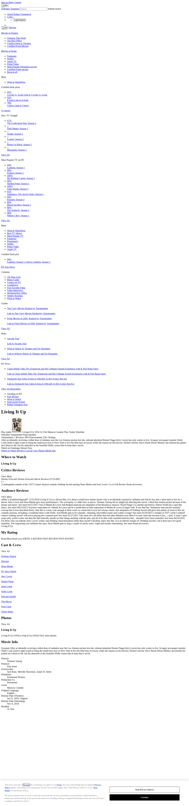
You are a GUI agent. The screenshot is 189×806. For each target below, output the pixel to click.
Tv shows (5, 110)
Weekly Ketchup (15, 295)
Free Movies (13, 396)
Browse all (12, 72)
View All (5, 155)
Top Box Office (14, 40)
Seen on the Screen (16, 402)
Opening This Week (16, 38)
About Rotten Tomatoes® (19, 14)
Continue (144, 797)
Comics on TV (14, 282)
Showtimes (15, 389)
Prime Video (13, 64)
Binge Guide (13, 279)
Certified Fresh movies (17, 69)
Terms (59, 785)
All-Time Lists (14, 277)
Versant (26, 785)
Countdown (12, 285)
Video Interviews (15, 290)
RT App (5, 267)
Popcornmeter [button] (35, 437)
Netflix (10, 59)
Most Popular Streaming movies (22, 67)
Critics (10, 17)
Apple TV (12, 61)
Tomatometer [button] (7, 437)
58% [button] (27, 437)
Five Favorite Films (16, 287)
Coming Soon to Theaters (19, 43)
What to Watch (16, 82)
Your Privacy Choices (144, 790)
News (12, 267)
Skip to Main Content (11, 2)
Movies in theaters (9, 33)
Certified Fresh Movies (17, 46)
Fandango (11, 56)
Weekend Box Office (17, 293)
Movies (12, 27)
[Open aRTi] (5, 5)
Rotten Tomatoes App (17, 404)
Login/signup (19, 20)
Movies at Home (9, 51)
